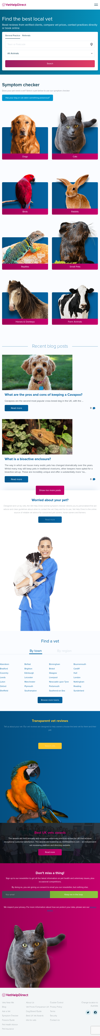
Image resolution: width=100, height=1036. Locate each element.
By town (36, 651)
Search (50, 63)
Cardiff (77, 668)
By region (64, 651)
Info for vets (31, 1020)
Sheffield (4, 690)
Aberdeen (4, 664)
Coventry (4, 673)
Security (53, 1015)
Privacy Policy (56, 1007)
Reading (77, 686)
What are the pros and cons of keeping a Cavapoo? (43, 395)
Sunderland (79, 690)
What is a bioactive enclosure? (28, 459)
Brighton (28, 668)
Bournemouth (80, 664)
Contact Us (55, 1020)
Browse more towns (50, 700)
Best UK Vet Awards (34, 1015)
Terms (52, 1011)
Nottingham (79, 681)
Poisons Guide (8, 1020)
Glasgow (53, 673)
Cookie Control (56, 1002)
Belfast (27, 664)
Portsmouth (54, 686)
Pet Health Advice (10, 1024)
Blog (4, 1007)
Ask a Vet (6, 1011)
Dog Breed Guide (34, 1011)
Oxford (3, 686)
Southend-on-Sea (57, 690)
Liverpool (53, 677)
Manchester (29, 681)
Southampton (30, 690)
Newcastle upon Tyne (59, 681)
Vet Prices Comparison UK (37, 1007)
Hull (75, 673)
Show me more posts (50, 490)
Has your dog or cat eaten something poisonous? (27, 97)
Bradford (4, 668)
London (77, 677)
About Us (30, 1002)
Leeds (2, 677)
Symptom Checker (10, 1015)
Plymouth (28, 686)
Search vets (50, 746)
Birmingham (54, 664)
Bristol (52, 668)
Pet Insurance (8, 1029)
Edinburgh (29, 673)
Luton (2, 681)
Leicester (28, 677)
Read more (16, 408)
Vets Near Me (8, 1002)
